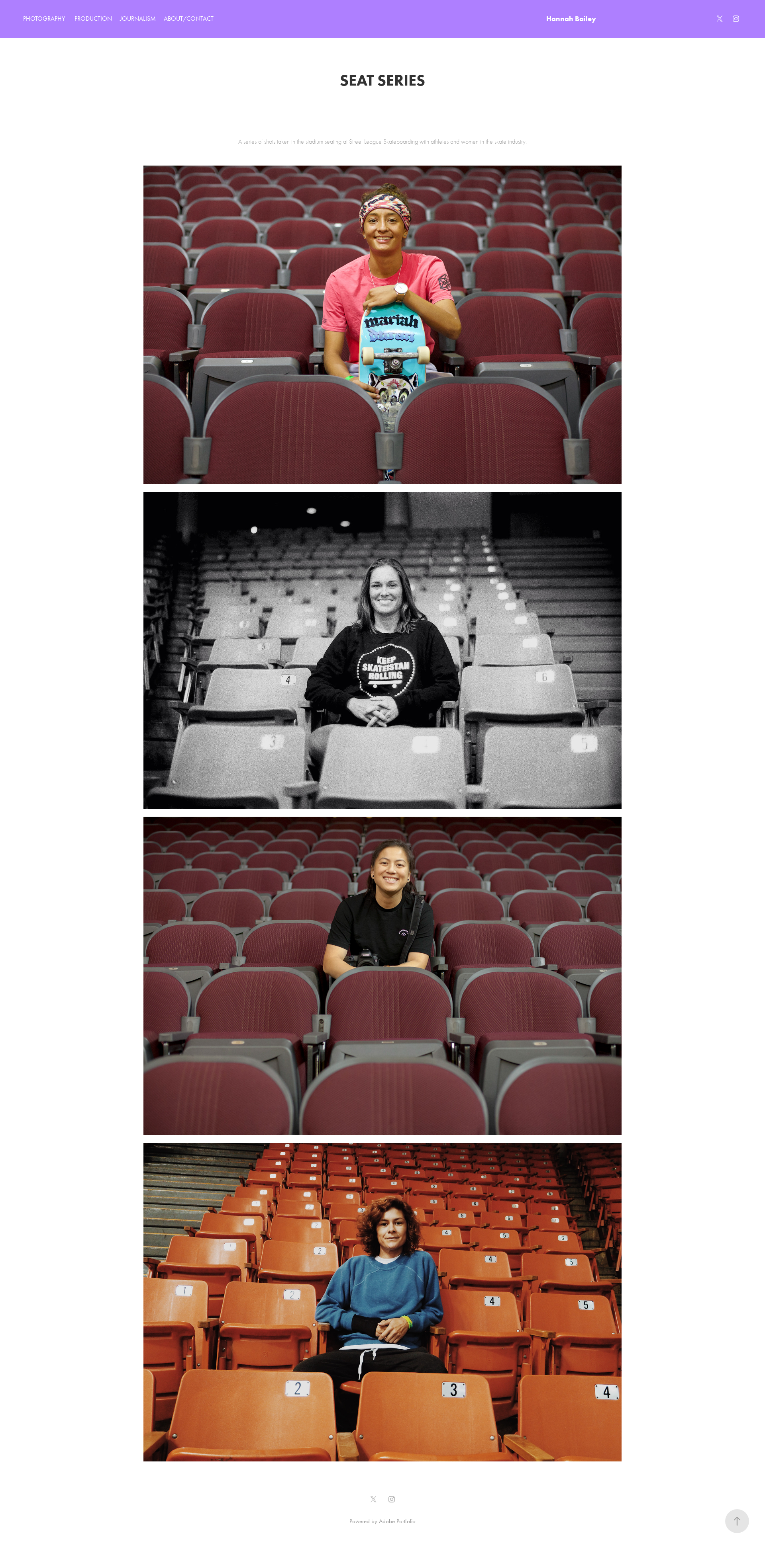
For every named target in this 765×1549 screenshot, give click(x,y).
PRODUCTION (93, 18)
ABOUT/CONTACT (189, 18)
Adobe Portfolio (397, 1521)
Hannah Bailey (571, 18)
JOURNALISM (138, 18)
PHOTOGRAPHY (44, 18)
